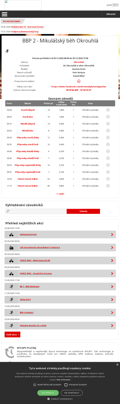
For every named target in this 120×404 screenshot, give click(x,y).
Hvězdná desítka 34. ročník (33, 325)
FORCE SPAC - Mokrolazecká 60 (35, 260)
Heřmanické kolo (28, 234)
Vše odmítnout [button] (71, 393)
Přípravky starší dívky (28, 137)
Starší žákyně (28, 109)
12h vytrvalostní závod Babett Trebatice (40, 247)
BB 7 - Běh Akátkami (29, 286)
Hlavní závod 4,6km (28, 178)
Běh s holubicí (26, 312)
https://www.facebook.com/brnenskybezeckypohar (78, 86)
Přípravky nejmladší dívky (28, 165)
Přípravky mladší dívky (27, 151)
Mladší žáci (27, 130)
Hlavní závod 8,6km (28, 185)
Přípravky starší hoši (27, 144)
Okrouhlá (79, 62)
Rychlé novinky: (12, 21)
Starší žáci (27, 116)
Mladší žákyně (28, 123)
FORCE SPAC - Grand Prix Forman (36, 273)
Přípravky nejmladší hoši (27, 172)
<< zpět (60, 193)
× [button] (117, 365)
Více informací (63, 379)
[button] (60, 398)
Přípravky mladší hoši (28, 158)
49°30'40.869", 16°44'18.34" (79, 90)
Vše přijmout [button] (48, 393)
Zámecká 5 (25, 299)
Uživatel (110, 14)
